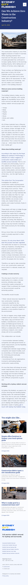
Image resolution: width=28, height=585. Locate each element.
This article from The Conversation (12, 180)
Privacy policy (5, 575)
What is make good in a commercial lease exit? (11, 504)
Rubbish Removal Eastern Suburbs (10, 549)
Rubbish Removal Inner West (9, 551)
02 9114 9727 (7, 566)
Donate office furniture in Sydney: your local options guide (12, 438)
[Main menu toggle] (24, 4)
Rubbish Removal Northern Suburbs (10, 553)
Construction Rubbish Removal (9, 545)
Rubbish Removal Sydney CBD (9, 547)
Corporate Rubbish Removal (8, 543)
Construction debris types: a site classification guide (12, 471)
